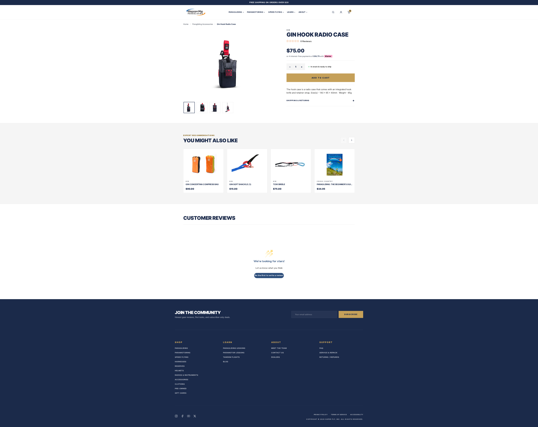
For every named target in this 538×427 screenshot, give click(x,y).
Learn (291, 12)
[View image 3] (215, 107)
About (303, 12)
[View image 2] (202, 107)
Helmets (179, 371)
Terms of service (339, 414)
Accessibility (356, 414)
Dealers (275, 357)
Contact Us (277, 353)
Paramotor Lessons (233, 353)
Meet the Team (279, 348)
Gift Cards (180, 393)
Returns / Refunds (329, 357)
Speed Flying (276, 12)
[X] (194, 416)
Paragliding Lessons (234, 348)
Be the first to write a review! (269, 275)
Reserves (180, 366)
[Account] (341, 12)
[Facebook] (182, 416)
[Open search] (333, 12)
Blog (225, 362)
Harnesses (180, 362)
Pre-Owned (181, 388)
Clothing (180, 384)
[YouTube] (188, 416)
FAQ (321, 348)
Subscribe (351, 314)
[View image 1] (189, 107)
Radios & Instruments (186, 375)
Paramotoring (256, 12)
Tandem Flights (231, 357)
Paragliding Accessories (202, 24)
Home (185, 24)
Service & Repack (328, 353)
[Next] (352, 140)
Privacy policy (321, 414)
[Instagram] (176, 416)
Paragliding (236, 12)
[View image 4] (227, 107)
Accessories (181, 379)
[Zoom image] (230, 64)
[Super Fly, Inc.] (196, 12)
